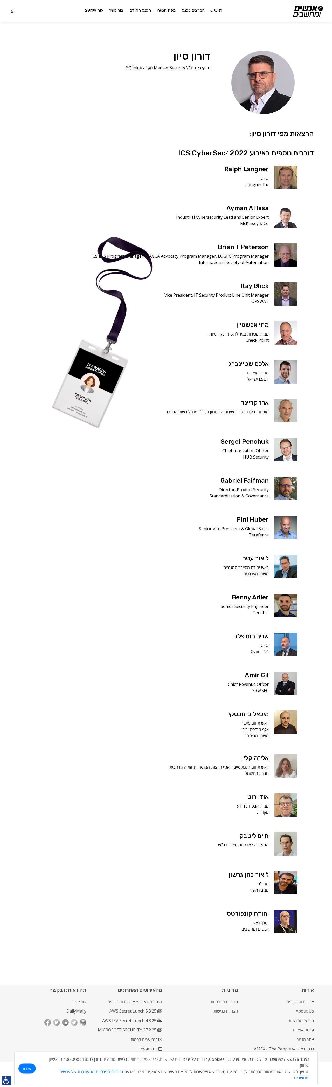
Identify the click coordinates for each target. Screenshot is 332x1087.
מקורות (263, 812)
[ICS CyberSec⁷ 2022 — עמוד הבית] (308, 11)
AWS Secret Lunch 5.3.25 (133, 1011)
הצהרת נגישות (225, 1011)
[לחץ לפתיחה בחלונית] (12, 11)
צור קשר (79, 1001)
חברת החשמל (257, 773)
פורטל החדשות (301, 1020)
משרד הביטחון (257, 736)
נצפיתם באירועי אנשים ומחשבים (135, 1001)
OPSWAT (260, 301)
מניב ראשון (259, 890)
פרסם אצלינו (303, 1030)
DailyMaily (76, 1011)
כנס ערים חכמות (144, 1039)
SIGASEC (260, 690)
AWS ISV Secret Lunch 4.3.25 (129, 1020)
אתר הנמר (305, 1039)
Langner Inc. (257, 184)
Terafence (259, 535)
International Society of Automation (234, 262)
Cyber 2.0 (260, 651)
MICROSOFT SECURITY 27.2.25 (127, 1030)
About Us (305, 1011)
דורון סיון (192, 56)
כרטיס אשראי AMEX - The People (284, 1049)
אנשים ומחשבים (255, 929)
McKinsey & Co (254, 223)
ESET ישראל (258, 379)
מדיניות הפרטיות (224, 1001)
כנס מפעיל (149, 1049)
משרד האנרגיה (256, 574)
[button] (216, 11)
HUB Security (256, 457)
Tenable (261, 613)
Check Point (257, 340)
